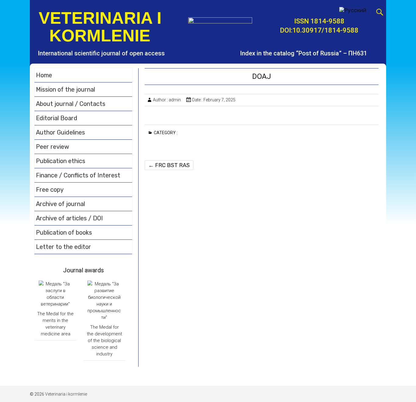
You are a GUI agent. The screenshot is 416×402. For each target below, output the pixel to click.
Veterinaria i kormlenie (100, 26)
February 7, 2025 (219, 99)
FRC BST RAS (169, 165)
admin (175, 99)
